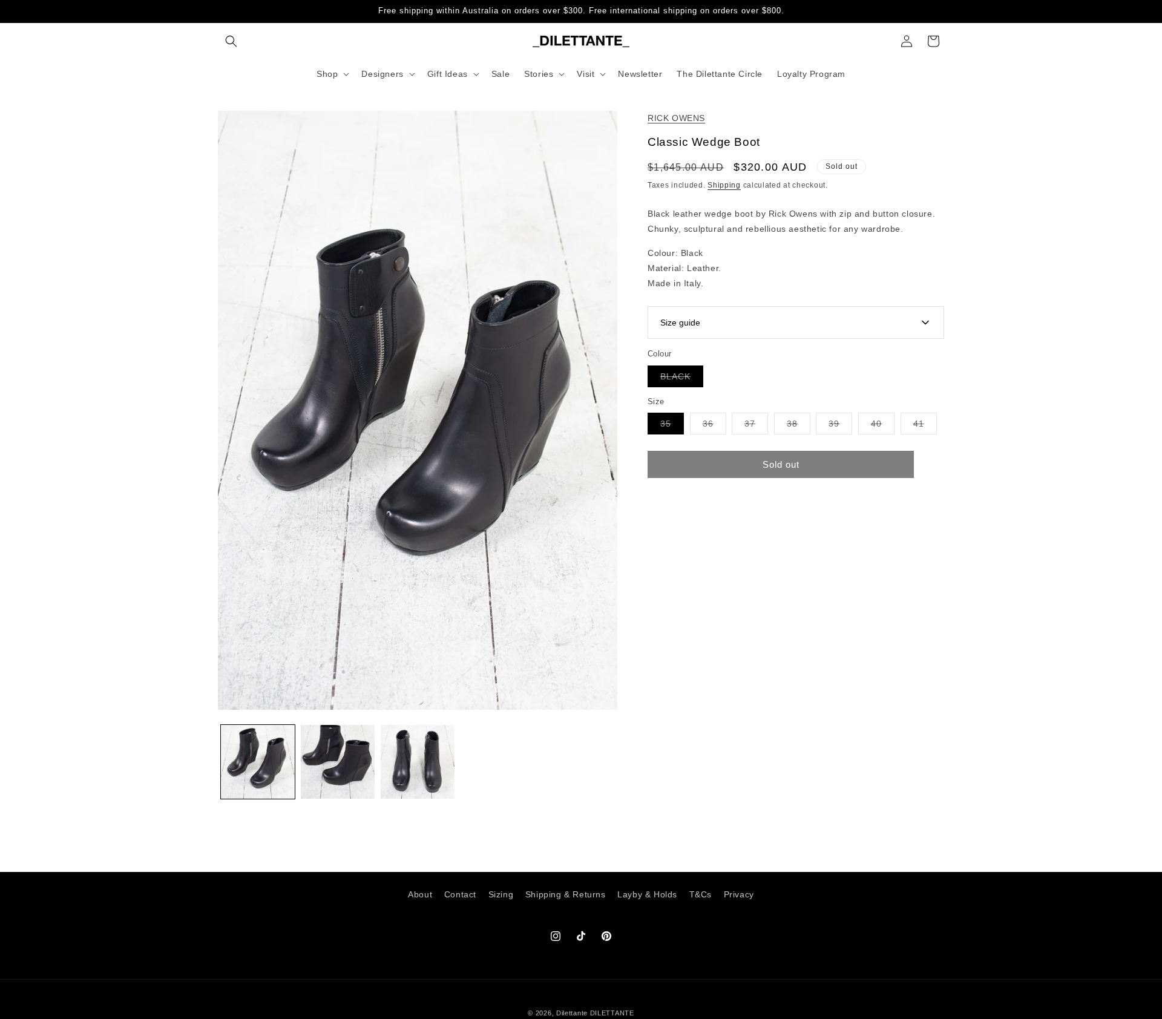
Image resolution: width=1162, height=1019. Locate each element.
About (420, 894)
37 (756, 426)
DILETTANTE (612, 1013)
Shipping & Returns (565, 894)
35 (672, 426)
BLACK (681, 378)
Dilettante (572, 1013)
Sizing (501, 894)
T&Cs (700, 894)
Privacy (739, 894)
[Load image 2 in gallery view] (338, 762)
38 (798, 426)
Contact (460, 894)
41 (925, 426)
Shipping (724, 185)
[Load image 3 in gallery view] (418, 762)
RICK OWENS (676, 118)
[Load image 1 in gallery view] (258, 762)
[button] (231, 41)
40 (882, 426)
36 (714, 426)
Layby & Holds (647, 894)
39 (840, 426)
